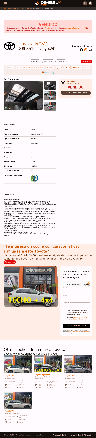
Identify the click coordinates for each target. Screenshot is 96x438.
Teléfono (66, 303)
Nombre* (66, 288)
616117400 (11, 262)
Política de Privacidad (83, 435)
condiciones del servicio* (78, 319)
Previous (47, 84)
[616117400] (85, 3)
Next (53, 84)
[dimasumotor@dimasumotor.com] (90, 3)
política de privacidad (80, 317)
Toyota (29, 8)
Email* (65, 295)
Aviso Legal (57, 435)
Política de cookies (68, 435)
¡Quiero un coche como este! (76, 93)
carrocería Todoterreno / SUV (75, 28)
